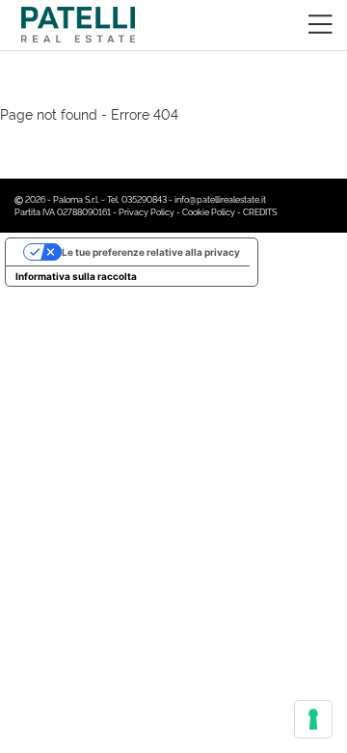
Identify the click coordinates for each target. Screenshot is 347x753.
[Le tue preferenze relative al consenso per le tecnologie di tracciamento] (313, 719)
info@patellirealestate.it (220, 199)
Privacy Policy (146, 211)
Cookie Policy (208, 211)
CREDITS (260, 211)
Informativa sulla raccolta (76, 276)
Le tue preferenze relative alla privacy (151, 252)
